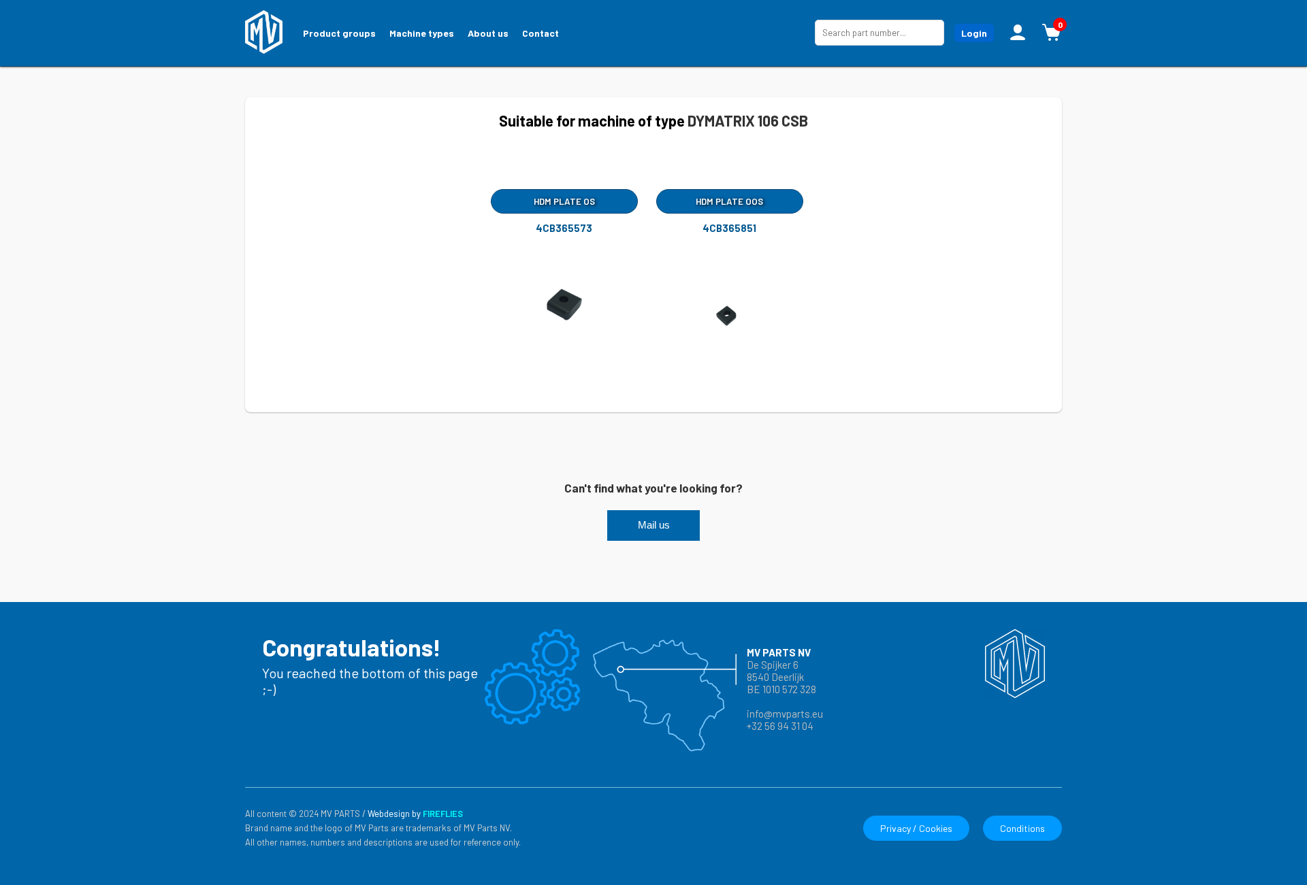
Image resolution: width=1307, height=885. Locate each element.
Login (974, 33)
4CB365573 (564, 228)
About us (488, 33)
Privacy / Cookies (916, 828)
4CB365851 (729, 228)
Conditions (1022, 828)
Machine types (421, 33)
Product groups (339, 33)
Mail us (654, 525)
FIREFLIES (443, 813)
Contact (540, 33)
